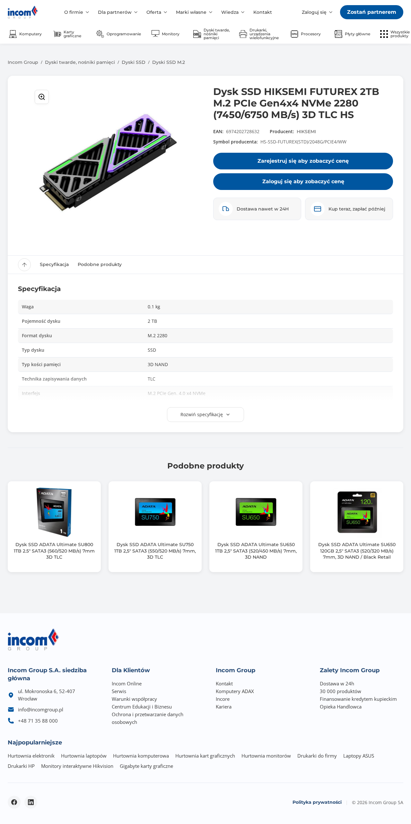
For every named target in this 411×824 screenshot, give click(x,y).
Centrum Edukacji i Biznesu (142, 706)
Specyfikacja (54, 264)
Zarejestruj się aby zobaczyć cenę (303, 161)
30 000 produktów (340, 691)
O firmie (73, 12)
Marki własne (191, 12)
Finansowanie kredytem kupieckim (358, 699)
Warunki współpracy (134, 699)
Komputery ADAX (235, 691)
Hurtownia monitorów (266, 755)
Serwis (119, 691)
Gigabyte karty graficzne (146, 766)
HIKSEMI (306, 131)
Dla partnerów (115, 12)
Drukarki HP (21, 766)
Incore (223, 699)
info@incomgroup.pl (40, 709)
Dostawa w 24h (337, 683)
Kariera (224, 706)
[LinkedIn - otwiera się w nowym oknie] (30, 802)
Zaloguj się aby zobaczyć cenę (303, 181)
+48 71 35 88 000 (38, 720)
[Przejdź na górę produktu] (24, 264)
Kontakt (262, 12)
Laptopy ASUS (358, 755)
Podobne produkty (100, 264)
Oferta (153, 12)
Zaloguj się (314, 12)
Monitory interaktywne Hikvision (77, 766)
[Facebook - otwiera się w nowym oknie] (14, 802)
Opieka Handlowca (341, 706)
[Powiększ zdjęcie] (42, 97)
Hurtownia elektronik (31, 755)
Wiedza (230, 12)
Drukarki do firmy (317, 755)
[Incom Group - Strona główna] (23, 12)
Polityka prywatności (317, 802)
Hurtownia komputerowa (141, 755)
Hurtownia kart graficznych (205, 755)
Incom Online (127, 683)
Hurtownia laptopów (84, 755)
